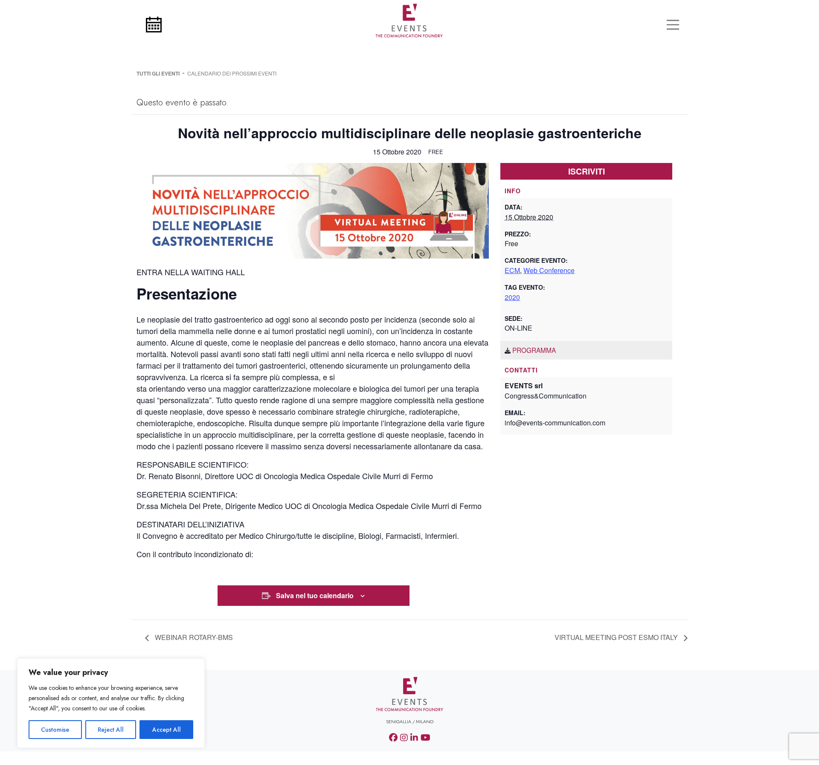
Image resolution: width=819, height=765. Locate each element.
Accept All (166, 729)
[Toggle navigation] (673, 25)
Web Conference (549, 270)
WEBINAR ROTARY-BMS (193, 637)
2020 (512, 297)
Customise (55, 729)
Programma (534, 350)
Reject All (111, 729)
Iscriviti (586, 171)
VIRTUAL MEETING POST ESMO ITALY (617, 637)
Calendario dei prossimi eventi (231, 73)
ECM (512, 270)
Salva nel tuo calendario (315, 595)
